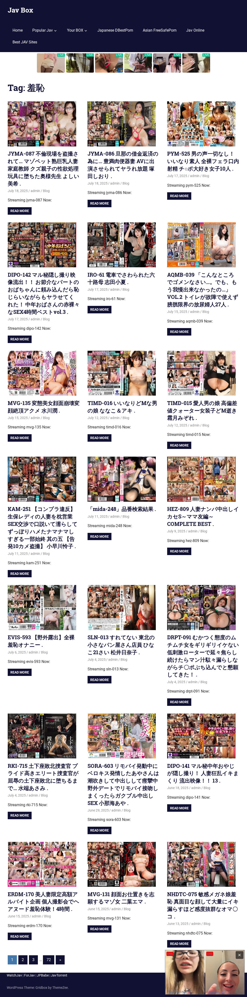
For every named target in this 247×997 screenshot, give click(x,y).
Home (18, 30)
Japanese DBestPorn (115, 30)
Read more (19, 211)
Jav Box (20, 10)
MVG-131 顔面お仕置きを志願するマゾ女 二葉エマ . (121, 898)
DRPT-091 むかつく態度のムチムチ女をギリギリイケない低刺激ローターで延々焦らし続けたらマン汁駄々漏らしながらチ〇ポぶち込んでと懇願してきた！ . (203, 656)
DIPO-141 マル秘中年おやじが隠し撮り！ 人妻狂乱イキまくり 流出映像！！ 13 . (203, 773)
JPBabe (43, 975)
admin (35, 191)
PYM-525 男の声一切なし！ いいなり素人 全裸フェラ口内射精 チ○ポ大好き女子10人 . (203, 161)
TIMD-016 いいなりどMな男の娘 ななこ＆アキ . (122, 406)
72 (49, 959)
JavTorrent (59, 975)
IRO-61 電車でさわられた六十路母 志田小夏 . (121, 278)
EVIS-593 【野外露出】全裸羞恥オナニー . (41, 641)
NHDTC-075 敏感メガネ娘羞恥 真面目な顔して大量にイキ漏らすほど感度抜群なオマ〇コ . (203, 905)
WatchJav (14, 975)
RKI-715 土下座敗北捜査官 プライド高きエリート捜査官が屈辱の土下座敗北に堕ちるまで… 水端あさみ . (43, 776)
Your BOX (75, 30)
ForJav (29, 975)
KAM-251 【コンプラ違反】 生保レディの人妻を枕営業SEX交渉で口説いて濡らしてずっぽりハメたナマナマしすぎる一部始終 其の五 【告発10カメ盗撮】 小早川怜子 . (43, 527)
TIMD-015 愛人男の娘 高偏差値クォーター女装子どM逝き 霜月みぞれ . (202, 410)
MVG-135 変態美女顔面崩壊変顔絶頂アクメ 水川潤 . (44, 406)
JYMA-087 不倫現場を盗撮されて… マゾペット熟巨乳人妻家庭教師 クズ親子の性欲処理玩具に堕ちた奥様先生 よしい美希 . (43, 168)
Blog (46, 191)
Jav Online (195, 30)
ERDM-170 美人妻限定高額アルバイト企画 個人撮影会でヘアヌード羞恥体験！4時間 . (43, 902)
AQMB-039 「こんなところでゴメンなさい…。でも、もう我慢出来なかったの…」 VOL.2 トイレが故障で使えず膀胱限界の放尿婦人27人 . (202, 289)
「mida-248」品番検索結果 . (122, 508)
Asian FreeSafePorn (160, 30)
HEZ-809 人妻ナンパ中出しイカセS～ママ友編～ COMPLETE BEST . (203, 516)
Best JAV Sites (25, 42)
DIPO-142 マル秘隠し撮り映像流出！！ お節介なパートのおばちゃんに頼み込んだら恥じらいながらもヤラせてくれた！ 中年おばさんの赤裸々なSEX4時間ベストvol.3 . (44, 293)
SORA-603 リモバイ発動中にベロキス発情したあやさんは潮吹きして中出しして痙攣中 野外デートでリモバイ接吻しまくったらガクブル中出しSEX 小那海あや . (123, 784)
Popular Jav (42, 30)
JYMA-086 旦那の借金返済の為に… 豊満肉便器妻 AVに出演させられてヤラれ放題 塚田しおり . (123, 164)
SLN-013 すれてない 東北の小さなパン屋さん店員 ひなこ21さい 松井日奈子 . (121, 645)
